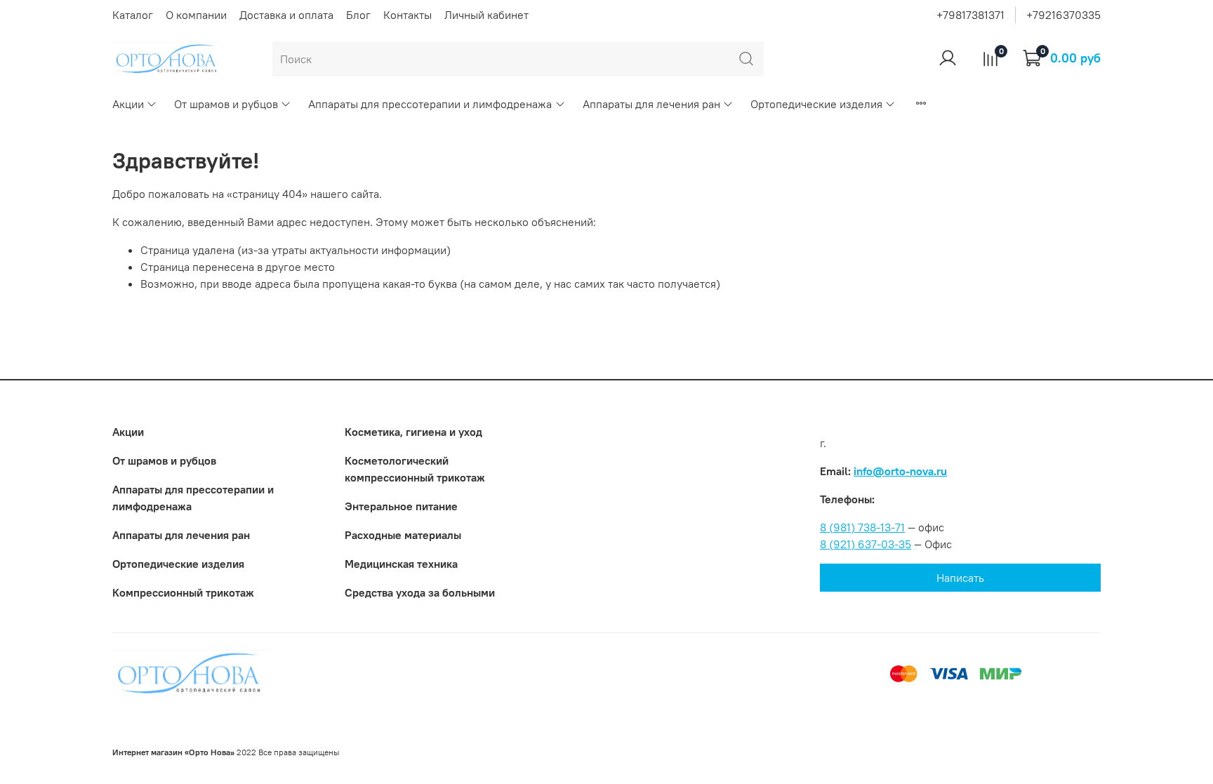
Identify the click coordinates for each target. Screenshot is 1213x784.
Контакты (407, 15)
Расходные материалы (403, 535)
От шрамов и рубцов (226, 104)
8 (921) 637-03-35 (865, 544)
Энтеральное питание (401, 506)
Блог (358, 15)
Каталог (132, 15)
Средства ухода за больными (420, 592)
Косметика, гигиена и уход (413, 432)
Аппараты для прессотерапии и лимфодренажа (430, 104)
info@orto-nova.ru (900, 471)
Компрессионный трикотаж (183, 592)
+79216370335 (1063, 15)
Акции (128, 104)
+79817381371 (970, 15)
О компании (196, 15)
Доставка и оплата (286, 15)
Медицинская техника (401, 564)
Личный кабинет (486, 15)
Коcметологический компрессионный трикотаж (415, 468)
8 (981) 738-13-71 (862, 527)
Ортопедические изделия (816, 104)
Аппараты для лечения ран (651, 104)
